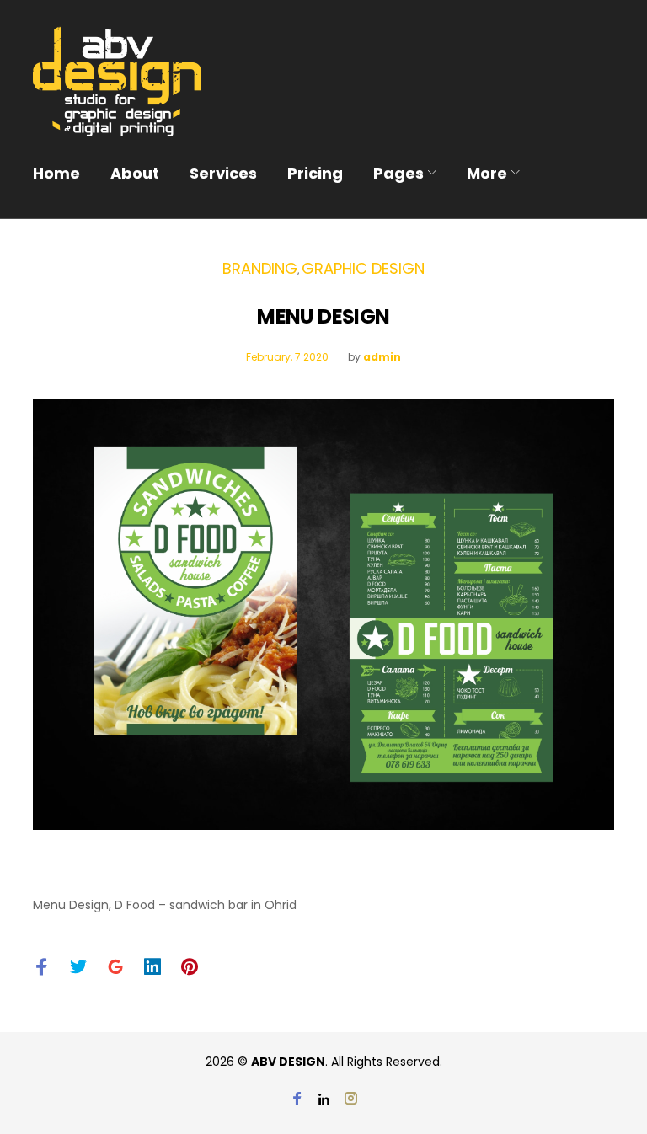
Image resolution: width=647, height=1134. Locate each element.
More (487, 173)
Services (223, 173)
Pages (398, 173)
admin (382, 357)
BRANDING (259, 268)
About (134, 173)
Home (56, 173)
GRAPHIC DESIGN (363, 268)
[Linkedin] (323, 1100)
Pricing (315, 173)
